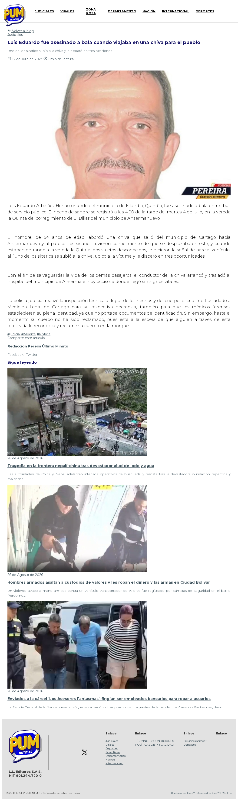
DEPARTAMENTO (122, 11)
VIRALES (67, 11)
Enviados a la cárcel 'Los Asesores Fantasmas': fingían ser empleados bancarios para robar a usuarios (109, 699)
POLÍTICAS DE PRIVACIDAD (154, 744)
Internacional (114, 763)
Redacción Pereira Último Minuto (37, 346)
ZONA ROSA (91, 11)
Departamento (116, 755)
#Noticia (43, 334)
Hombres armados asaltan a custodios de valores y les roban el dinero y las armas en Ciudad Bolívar (108, 582)
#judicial (13, 334)
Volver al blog (22, 31)
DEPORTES (205, 11)
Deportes (112, 748)
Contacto (189, 744)
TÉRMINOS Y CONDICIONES (154, 741)
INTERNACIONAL (175, 11)
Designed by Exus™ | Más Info (214, 792)
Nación (110, 759)
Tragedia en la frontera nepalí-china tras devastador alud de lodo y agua (80, 466)
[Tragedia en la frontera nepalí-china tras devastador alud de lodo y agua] (77, 454)
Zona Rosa (113, 752)
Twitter (31, 355)
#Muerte (28, 334)
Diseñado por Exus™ (183, 792)
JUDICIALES (44, 11)
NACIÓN (148, 11)
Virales (110, 744)
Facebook (15, 355)
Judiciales (15, 35)
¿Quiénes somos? (195, 741)
